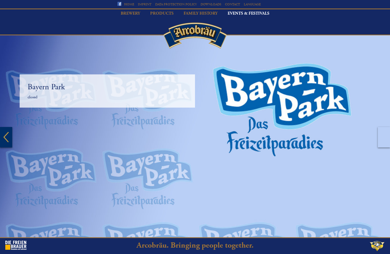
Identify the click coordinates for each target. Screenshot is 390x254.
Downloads (211, 4)
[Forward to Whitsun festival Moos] (384, 137)
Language (252, 4)
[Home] (195, 36)
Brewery (130, 13)
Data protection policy (176, 4)
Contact (232, 4)
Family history (201, 13)
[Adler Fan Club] (377, 250)
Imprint (144, 4)
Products (162, 13)
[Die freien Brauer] (16, 248)
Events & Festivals (248, 13)
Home (129, 4)
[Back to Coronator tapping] (6, 137)
